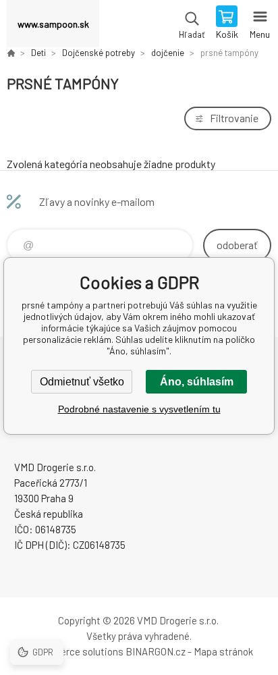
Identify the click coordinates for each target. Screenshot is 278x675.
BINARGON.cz (156, 651)
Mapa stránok (223, 651)
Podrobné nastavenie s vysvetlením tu (139, 409)
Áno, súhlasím (196, 381)
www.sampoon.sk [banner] (53, 24)
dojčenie (167, 52)
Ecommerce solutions (74, 651)
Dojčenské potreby (98, 52)
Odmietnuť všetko (82, 381)
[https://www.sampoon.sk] (11, 53)
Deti (38, 52)
